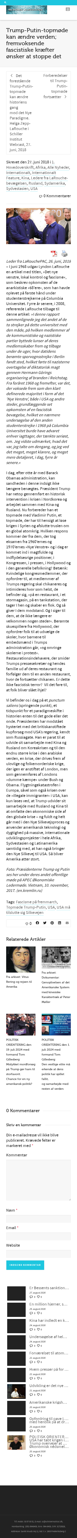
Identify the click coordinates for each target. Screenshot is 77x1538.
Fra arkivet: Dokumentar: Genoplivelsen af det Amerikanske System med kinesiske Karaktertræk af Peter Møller (56, 987)
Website (13, 1245)
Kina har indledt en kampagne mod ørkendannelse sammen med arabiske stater (49, 1320)
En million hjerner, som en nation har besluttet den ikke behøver (49, 1304)
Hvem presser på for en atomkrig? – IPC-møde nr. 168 (49, 1369)
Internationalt (18, 172)
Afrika (41, 167)
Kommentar (16, 1155)
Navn (10, 1210)
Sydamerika (54, 183)
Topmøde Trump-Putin (26, 907)
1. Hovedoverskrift (30, 165)
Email (11, 1228)
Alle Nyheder (58, 167)
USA (34, 188)
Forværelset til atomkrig (49, 1353)
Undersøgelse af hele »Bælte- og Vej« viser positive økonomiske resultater (49, 1337)
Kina (25, 178)
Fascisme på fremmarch (36, 902)
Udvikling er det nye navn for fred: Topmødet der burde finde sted (49, 1385)
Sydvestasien (17, 188)
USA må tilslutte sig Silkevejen (38, 910)
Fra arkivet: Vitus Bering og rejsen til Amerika (19, 981)
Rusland (36, 183)
